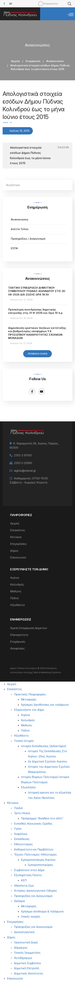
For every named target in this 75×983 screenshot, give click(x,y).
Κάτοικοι (16, 537)
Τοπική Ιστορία (24, 741)
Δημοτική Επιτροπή (26, 968)
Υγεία (17, 828)
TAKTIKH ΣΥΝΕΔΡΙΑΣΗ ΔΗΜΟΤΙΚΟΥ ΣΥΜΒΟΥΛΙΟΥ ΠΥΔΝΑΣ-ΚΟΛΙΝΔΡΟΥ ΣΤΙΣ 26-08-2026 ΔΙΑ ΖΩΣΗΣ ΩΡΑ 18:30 (37, 291)
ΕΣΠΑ (14, 248)
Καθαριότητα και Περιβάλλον (33, 849)
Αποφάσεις (17, 648)
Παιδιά (18, 808)
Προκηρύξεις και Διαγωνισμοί (33, 896)
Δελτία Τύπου (19, 229)
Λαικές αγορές (30, 916)
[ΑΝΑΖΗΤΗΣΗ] (68, 185)
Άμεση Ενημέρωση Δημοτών (28, 628)
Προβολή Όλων (37, 353)
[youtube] (10, 4)
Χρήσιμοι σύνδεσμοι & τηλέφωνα (42, 911)
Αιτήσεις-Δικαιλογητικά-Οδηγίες (35, 890)
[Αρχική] (20, 13)
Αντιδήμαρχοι (23, 958)
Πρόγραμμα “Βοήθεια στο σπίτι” (42, 818)
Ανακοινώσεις (55, 61)
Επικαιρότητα (19, 635)
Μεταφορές (28, 699)
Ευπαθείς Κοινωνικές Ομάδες (33, 823)
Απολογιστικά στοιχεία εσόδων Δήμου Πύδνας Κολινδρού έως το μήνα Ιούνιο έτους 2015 (30, 155)
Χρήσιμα (19, 901)
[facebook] (4, 4)
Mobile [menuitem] (40, 3)
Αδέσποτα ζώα (24, 885)
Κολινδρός (17, 584)
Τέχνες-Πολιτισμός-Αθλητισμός (35, 854)
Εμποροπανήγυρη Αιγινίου (38, 859)
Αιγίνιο (14, 577)
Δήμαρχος (21, 947)
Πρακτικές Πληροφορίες (30, 694)
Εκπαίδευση (21, 839)
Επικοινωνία (18, 557)
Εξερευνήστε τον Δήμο (29, 709)
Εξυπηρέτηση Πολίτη (28, 875)
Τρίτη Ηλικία (22, 813)
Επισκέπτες (17, 530)
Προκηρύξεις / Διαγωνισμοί (28, 238)
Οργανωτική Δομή (26, 942)
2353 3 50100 (23, 455)
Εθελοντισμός (23, 844)
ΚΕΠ (24, 880)
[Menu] (70, 15)
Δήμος (14, 550)
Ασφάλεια (20, 834)
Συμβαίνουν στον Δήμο (29, 870)
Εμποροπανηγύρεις (40, 865)
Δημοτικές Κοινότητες (28, 973)
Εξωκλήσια (28, 787)
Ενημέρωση (33, 61)
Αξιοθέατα (17, 605)
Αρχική (15, 61)
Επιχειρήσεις (18, 544)
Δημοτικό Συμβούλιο (27, 963)
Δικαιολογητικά (24, 932)
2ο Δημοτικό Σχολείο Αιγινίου (47, 761)
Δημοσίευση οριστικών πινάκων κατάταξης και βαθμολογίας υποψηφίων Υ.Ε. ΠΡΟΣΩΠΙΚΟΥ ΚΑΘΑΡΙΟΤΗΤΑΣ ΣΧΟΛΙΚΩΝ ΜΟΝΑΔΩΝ (37, 333)
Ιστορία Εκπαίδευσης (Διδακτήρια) (43, 746)
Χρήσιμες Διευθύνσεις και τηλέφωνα (45, 704)
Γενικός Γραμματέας (27, 952)
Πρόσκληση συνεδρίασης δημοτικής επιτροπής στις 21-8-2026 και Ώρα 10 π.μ (35, 311)
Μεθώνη (15, 591)
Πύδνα (14, 598)
